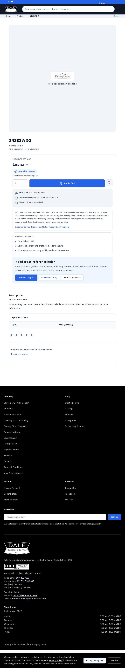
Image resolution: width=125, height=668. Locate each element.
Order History (10, 494)
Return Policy (10, 443)
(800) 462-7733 (93, 304)
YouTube (69, 499)
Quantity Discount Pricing (16, 420)
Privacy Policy (55, 660)
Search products (72, 277)
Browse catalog (49, 277)
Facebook (70, 494)
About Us (8, 408)
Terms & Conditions (13, 467)
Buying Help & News (74, 426)
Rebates (8, 455)
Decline (114, 660)
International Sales (39, 227)
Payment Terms (11, 449)
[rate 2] (16, 335)
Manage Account (12, 488)
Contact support (26, 277)
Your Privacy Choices (14, 473)
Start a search (72, 403)
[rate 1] (11, 335)
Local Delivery (10, 438)
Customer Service (22, 227)
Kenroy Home (16, 145)
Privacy (7, 461)
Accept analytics (94, 660)
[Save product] (109, 182)
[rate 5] (31, 335)
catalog (89, 524)
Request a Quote (12, 432)
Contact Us (70, 488)
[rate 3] (21, 335)
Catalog (69, 408)
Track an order (11, 499)
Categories (70, 420)
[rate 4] (26, 335)
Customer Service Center (16, 403)
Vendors (69, 414)
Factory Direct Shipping (59, 227)
